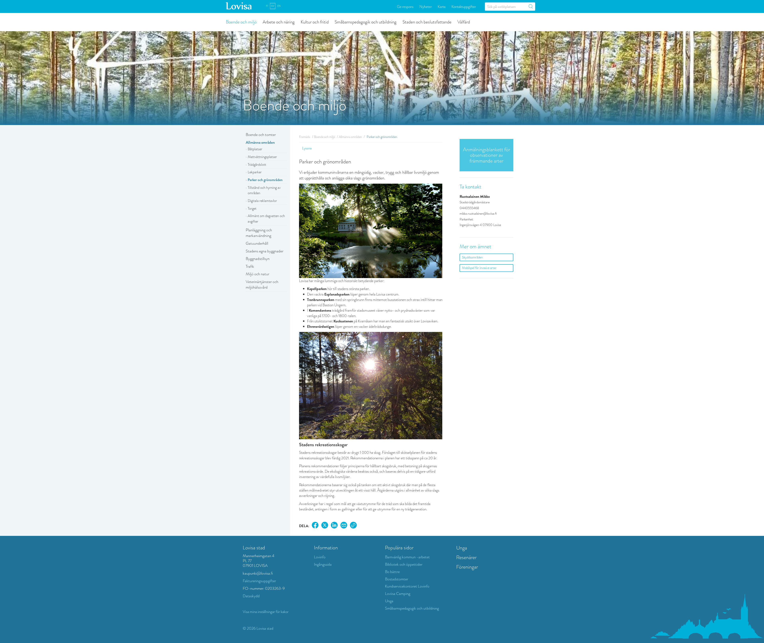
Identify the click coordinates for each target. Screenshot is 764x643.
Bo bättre (392, 572)
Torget (252, 208)
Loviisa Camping (397, 593)
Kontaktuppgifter (463, 6)
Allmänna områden (260, 142)
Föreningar (467, 567)
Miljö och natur (257, 274)
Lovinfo (319, 557)
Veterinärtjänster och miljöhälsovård (262, 284)
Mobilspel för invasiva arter (479, 267)
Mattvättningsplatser (262, 156)
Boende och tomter (261, 135)
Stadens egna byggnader (264, 251)
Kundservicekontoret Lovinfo (407, 586)
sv (272, 6)
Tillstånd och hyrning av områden (264, 190)
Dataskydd (251, 596)
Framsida (304, 137)
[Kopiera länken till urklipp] (353, 526)
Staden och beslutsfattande (426, 21)
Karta (441, 6)
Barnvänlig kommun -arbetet (407, 557)
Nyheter (425, 6)
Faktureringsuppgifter (259, 581)
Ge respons (405, 6)
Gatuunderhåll (257, 243)
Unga (389, 601)
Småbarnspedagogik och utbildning (366, 21)
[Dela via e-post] (344, 526)
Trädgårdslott (257, 164)
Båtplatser (255, 149)
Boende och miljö (241, 21)
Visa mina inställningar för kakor (265, 611)
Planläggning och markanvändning (259, 233)
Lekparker (255, 172)
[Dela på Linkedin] (334, 526)
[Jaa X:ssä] (324, 526)
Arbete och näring (279, 21)
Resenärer (466, 557)
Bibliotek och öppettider (403, 564)
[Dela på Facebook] (315, 526)
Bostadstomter (396, 579)
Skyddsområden (472, 257)
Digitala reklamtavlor (262, 200)
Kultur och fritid (315, 21)
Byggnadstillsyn (258, 259)
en (279, 6)
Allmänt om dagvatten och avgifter (266, 218)
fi (267, 6)
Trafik (250, 266)
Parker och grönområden (265, 179)
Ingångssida (323, 564)
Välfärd (463, 21)
